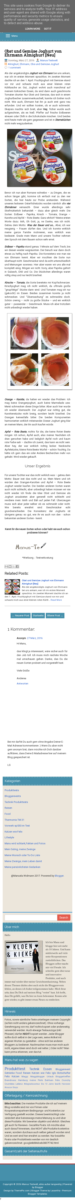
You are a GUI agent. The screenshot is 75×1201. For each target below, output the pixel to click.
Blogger (59, 875)
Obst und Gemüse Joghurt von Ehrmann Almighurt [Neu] (33, 53)
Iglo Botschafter (61, 1072)
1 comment (14, 67)
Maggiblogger (37, 1076)
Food (8, 813)
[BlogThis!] (10, 566)
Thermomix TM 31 (14, 819)
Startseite (38, 615)
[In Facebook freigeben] (17, 566)
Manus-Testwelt (49, 60)
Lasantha (55, 1190)
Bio (42, 1084)
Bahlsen (49, 1080)
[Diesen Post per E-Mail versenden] (6, 566)
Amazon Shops (11, 1087)
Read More (56, 600)
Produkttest (15, 1068)
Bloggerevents (13, 796)
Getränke (10, 1072)
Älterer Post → (55, 615)
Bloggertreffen (63, 1076)
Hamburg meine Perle (30, 1080)
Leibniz (19, 1083)
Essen (47, 1069)
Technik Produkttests (16, 802)
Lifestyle (9, 837)
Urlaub (50, 1076)
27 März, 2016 (34, 638)
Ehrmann (24, 64)
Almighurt (13, 64)
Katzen (15, 1076)
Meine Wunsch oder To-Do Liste (22, 855)
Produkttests (12, 790)
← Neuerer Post (20, 615)
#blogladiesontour (32, 1084)
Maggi (25, 1076)
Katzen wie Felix (13, 831)
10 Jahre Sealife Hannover (57, 1084)
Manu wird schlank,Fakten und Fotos (25, 843)
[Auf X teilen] (14, 566)
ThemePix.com (22, 1190)
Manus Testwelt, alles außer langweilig (42, 1184)
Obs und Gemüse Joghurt (45, 64)
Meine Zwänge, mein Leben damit (23, 861)
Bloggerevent (63, 1069)
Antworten (22, 683)
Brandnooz (10, 1080)
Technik (34, 1069)
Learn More (32, 28)
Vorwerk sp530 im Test (17, 825)
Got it (47, 28)
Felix (7, 1076)
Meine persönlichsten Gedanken (22, 867)
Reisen (8, 807)
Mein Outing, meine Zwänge (20, 849)
